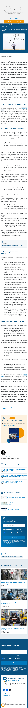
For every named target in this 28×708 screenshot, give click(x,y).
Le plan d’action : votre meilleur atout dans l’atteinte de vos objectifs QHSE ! (12, 482)
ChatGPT (6, 24)
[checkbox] (14, 532)
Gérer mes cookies (14, 18)
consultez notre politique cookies (14, 14)
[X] (9, 690)
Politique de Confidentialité (13, 668)
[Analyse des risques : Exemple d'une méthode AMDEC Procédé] (14, 594)
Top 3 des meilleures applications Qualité (13, 245)
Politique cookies (6, 695)
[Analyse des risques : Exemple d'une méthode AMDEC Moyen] (14, 574)
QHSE (6, 29)
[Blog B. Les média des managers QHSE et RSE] (14, 679)
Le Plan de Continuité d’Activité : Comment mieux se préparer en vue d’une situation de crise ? (14, 476)
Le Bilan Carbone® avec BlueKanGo (16, 497)
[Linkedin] (4, 690)
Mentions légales (6, 697)
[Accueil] (3, 29)
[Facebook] (6, 690)
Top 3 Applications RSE (13, 509)
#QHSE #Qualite (4, 471)
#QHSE (2, 477)
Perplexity (21, 24)
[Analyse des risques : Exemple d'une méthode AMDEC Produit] (14, 617)
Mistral (14, 24)
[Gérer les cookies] (3, 705)
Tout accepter (9, 21)
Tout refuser (19, 21)
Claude (5, 26)
